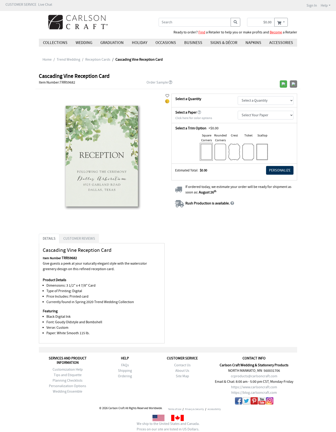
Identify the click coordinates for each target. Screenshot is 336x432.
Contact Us (182, 365)
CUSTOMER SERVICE (20, 4)
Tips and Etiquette (68, 375)
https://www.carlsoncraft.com (254, 387)
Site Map (182, 376)
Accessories (281, 42)
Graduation (112, 42)
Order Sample (157, 82)
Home (47, 59)
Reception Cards (97, 59)
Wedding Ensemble (67, 391)
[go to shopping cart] (281, 22)
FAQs (125, 365)
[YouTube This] (262, 401)
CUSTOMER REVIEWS (79, 238)
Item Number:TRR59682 (57, 82)
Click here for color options (193, 118)
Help (324, 5)
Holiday (139, 42)
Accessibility (214, 409)
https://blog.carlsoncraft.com (254, 392)
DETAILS (49, 238)
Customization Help (68, 369)
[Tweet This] (246, 401)
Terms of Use (174, 409)
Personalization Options (67, 386)
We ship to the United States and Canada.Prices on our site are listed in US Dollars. (168, 426)
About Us (182, 370)
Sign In (312, 5)
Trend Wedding (68, 59)
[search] (235, 22)
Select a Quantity (188, 99)
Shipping (125, 370)
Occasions (165, 42)
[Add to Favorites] (167, 96)
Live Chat (45, 4)
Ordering (125, 376)
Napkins (253, 42)
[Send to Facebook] (239, 401)
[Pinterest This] (254, 401)
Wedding (83, 42)
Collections (55, 42)
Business (193, 42)
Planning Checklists (68, 380)
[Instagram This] (270, 401)
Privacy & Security (194, 409)
